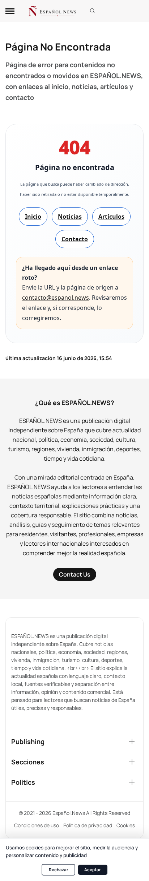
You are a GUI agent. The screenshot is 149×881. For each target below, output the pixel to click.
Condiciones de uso (36, 825)
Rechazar (58, 869)
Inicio (33, 217)
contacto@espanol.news (55, 298)
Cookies (125, 825)
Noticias (70, 217)
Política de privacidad (87, 825)
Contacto (74, 239)
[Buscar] (92, 11)
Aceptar (92, 869)
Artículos (111, 217)
